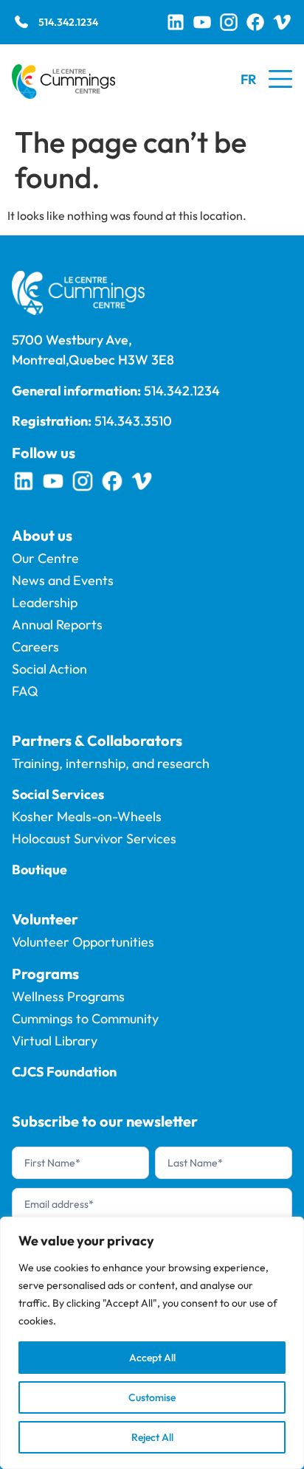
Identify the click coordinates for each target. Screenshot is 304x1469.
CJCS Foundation (64, 1071)
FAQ (25, 690)
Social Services (58, 794)
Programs (45, 973)
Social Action (49, 668)
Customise (152, 1397)
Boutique (39, 869)
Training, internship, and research (111, 763)
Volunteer (45, 919)
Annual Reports (57, 624)
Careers (35, 646)
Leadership (44, 602)
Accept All (152, 1357)
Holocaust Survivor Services (94, 838)
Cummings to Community (85, 1018)
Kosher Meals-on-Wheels (87, 816)
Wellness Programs (68, 996)
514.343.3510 (133, 420)
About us (42, 535)
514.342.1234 (68, 22)
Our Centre (45, 558)
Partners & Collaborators (97, 740)
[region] (152, 1343)
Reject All (152, 1437)
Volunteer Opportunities (83, 941)
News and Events (63, 580)
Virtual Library (54, 1040)
